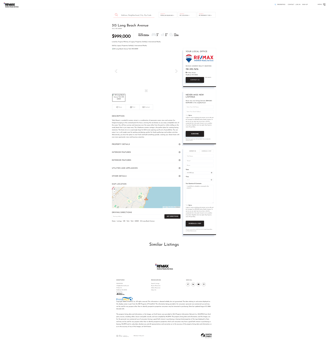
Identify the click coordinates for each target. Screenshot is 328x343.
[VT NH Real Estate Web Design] (206, 336)
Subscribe (195, 134)
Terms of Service (190, 230)
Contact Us (194, 80)
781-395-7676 (192, 69)
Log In (298, 4)
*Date (187, 169)
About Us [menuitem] (153, 290)
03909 (137, 221)
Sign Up (305, 4)
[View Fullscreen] (114, 195)
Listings (119, 221)
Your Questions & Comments (193, 183)
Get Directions (172, 216)
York (128, 221)
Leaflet (164, 207)
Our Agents (208, 77)
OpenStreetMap (171, 207)
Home (113, 221)
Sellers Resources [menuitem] (155, 287)
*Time (187, 176)
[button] (116, 14)
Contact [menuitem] (291, 4)
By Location (184, 15)
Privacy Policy (192, 126)
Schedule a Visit (206, 151)
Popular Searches (166, 15)
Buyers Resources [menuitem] (155, 285)
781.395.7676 (119, 283)
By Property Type (204, 15)
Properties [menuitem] (281, 4)
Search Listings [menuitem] (155, 283)
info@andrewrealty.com (122, 285)
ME (124, 221)
